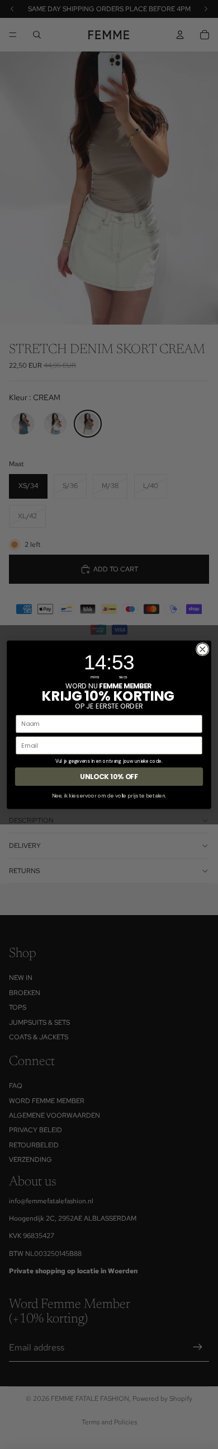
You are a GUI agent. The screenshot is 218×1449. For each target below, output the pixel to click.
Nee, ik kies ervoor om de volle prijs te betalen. (109, 795)
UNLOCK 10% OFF (109, 776)
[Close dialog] (202, 649)
